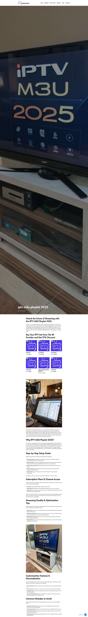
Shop (63, 2)
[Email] (85, 614)
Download (46, 2)
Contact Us (67, 2)
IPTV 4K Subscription (22, 310)
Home (42, 2)
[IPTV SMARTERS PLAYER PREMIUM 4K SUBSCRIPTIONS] (23, 3)
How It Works (52, 2)
